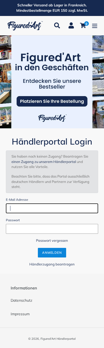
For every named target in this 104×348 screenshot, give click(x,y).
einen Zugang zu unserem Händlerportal (43, 161)
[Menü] (95, 25)
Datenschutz (21, 300)
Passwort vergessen (52, 240)
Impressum (20, 314)
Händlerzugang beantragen (52, 264)
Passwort (13, 220)
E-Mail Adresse (17, 200)
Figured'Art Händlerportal (58, 339)
